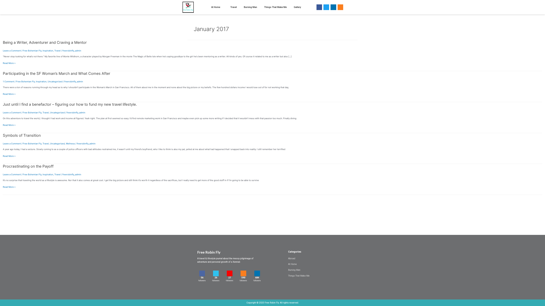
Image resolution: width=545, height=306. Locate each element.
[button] (351, 7)
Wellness (70, 143)
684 (257, 277)
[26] (216, 273)
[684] (257, 273)
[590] (243, 273)
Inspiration (48, 50)
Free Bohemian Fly (32, 50)
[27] (229, 273)
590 (243, 277)
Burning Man (250, 7)
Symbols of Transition (22, 135)
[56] (202, 273)
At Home (215, 7)
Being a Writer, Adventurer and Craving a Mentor (45, 42)
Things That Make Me (275, 7)
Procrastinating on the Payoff (28, 166)
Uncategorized (55, 81)
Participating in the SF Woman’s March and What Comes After (56, 73)
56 (202, 277)
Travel (233, 7)
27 (229, 277)
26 (216, 277)
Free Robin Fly (208, 252)
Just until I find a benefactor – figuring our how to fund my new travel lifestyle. (70, 104)
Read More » (9, 63)
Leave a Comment (12, 50)
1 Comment (8, 81)
